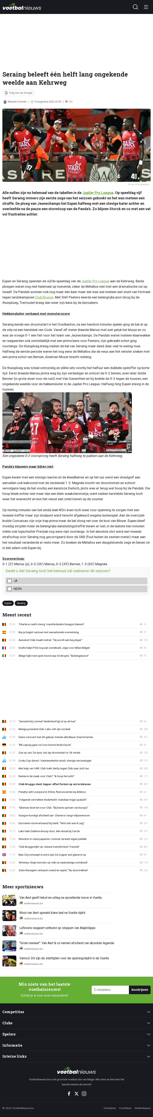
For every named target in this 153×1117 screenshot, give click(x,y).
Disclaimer (110, 1108)
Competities (13, 1012)
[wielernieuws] (76, 1070)
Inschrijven (139, 990)
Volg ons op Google (20, 92)
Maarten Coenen (17, 101)
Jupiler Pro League (97, 193)
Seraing (21, 603)
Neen (18, 589)
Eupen (8, 603)
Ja (15, 581)
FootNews (125, 1108)
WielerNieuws (143, 1108)
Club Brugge (44, 297)
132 (70, 101)
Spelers (9, 1034)
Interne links (14, 1056)
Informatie (12, 1045)
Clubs (7, 1023)
